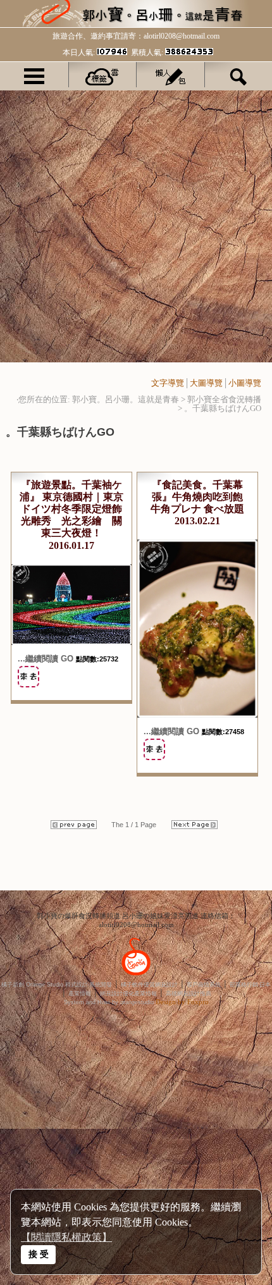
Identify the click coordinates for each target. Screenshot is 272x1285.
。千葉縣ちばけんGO (222, 408)
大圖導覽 (206, 383)
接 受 (38, 1254)
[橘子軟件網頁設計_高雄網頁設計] (136, 977)
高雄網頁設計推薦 (188, 993)
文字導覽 (167, 383)
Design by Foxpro (182, 1001)
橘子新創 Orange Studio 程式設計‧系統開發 (56, 984)
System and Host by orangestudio (109, 1002)
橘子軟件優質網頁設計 (149, 984)
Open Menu (34, 74)
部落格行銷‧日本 (250, 984)
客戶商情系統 (204, 984)
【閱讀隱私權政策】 (66, 1237)
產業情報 (79, 993)
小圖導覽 (244, 383)
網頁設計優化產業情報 (128, 993)
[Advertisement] (136, 226)
